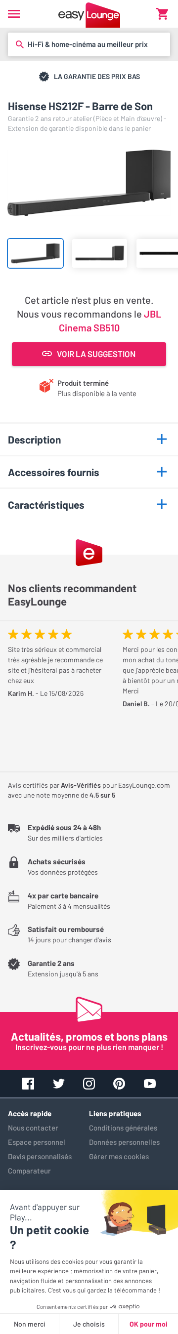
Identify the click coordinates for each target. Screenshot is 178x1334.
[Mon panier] (162, 14)
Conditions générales (123, 1127)
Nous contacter (33, 1127)
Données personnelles (124, 1141)
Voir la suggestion (96, 354)
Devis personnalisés (40, 1156)
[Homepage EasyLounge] (89, 14)
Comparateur (29, 1170)
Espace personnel (36, 1141)
